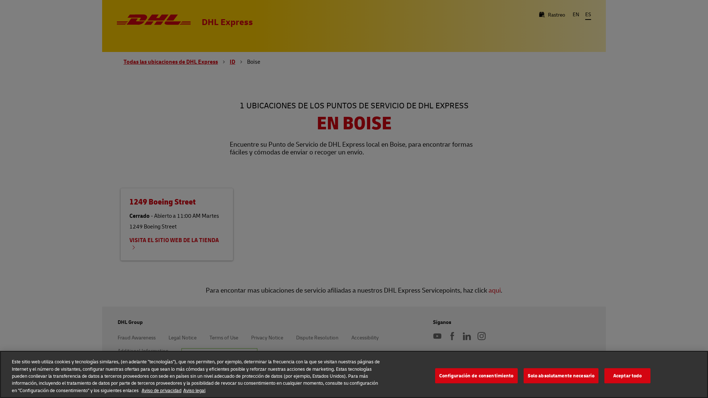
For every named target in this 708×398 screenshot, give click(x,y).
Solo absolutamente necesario (561, 375)
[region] (354, 374)
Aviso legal (194, 390)
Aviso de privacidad (161, 390)
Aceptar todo (627, 375)
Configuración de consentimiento (476, 375)
